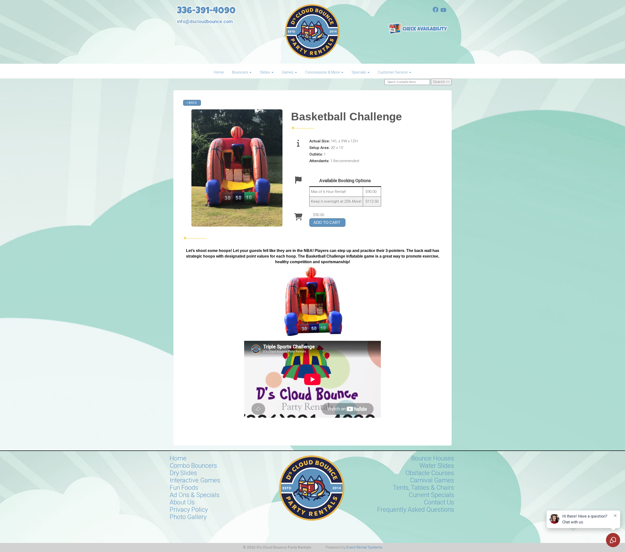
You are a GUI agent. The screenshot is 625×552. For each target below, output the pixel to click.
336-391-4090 (206, 11)
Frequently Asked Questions (415, 509)
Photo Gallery (188, 517)
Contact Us (439, 502)
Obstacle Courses (429, 473)
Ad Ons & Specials (194, 495)
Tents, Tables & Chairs (423, 487)
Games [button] (288, 72)
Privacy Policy (189, 509)
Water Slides (436, 465)
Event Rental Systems (364, 547)
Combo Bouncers (193, 465)
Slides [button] (265, 72)
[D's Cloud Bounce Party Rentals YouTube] (443, 11)
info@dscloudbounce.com (205, 21)
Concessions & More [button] (323, 72)
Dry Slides (183, 473)
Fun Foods (184, 487)
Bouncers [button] (240, 72)
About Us (182, 502)
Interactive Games (195, 480)
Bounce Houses (432, 458)
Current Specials (431, 495)
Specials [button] (359, 72)
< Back (191, 102)
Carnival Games (432, 480)
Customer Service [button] (393, 72)
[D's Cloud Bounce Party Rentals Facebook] (435, 11)
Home (219, 72)
